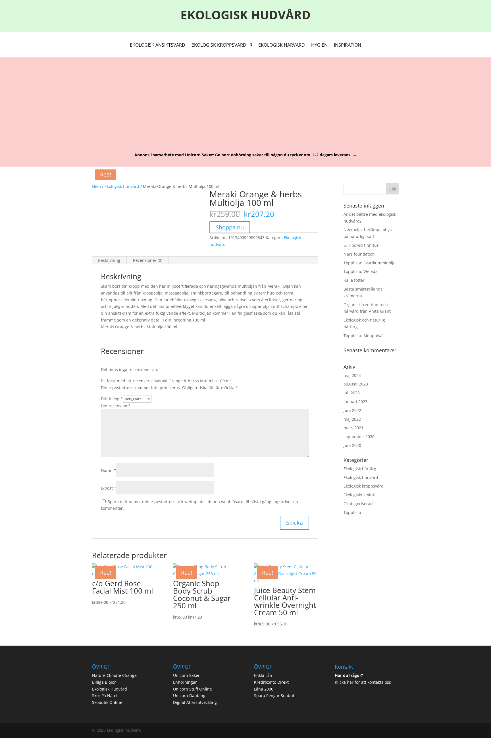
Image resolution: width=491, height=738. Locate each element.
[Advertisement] (245, 101)
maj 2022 (352, 419)
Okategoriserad (358, 503)
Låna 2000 (263, 689)
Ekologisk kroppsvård (364, 486)
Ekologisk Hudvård (109, 689)
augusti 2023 (356, 384)
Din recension (116, 406)
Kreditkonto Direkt (271, 682)
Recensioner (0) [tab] (147, 260)
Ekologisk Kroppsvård (219, 45)
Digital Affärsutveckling (195, 702)
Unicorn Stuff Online (192, 689)
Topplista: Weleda (361, 271)
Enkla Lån (263, 675)
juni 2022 (352, 410)
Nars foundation (359, 254)
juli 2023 (352, 392)
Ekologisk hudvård (122, 186)
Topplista (352, 512)
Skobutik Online (107, 702)
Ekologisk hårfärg (360, 468)
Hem (96, 186)
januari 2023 (355, 401)
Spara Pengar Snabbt (274, 695)
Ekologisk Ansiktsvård (157, 45)
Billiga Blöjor (104, 682)
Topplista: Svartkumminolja (370, 263)
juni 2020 (352, 445)
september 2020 (359, 436)
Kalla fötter (354, 280)
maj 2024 (352, 375)
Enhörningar (185, 682)
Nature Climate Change (114, 675)
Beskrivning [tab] (109, 260)
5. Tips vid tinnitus (361, 245)
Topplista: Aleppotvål (364, 335)
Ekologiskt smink (359, 494)
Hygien (319, 45)
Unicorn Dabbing (189, 695)
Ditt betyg (112, 398)
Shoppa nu (230, 227)
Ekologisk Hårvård (281, 45)
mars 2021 (353, 427)
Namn (108, 470)
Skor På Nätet (105, 695)
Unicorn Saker (186, 675)
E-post (108, 488)
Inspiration (347, 45)
